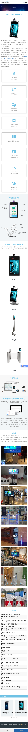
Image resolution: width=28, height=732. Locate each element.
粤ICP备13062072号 (17, 724)
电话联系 (21, 731)
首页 (7, 731)
